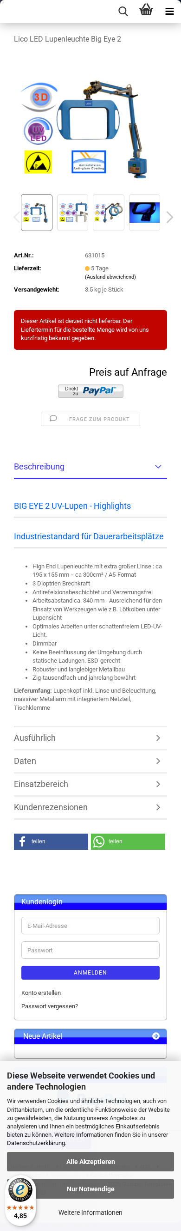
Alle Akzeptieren (90, 1161)
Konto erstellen (41, 992)
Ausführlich (35, 738)
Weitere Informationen (90, 1212)
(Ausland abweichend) (110, 277)
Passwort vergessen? (49, 1006)
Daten (25, 761)
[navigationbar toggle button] (169, 11)
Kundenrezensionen (51, 807)
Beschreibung (39, 466)
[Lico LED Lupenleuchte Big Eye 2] (90, 121)
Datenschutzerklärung (36, 1143)
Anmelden (90, 972)
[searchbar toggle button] (123, 11)
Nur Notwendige (91, 1189)
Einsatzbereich (41, 784)
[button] (167, 217)
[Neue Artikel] (156, 1036)
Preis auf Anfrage (128, 372)
